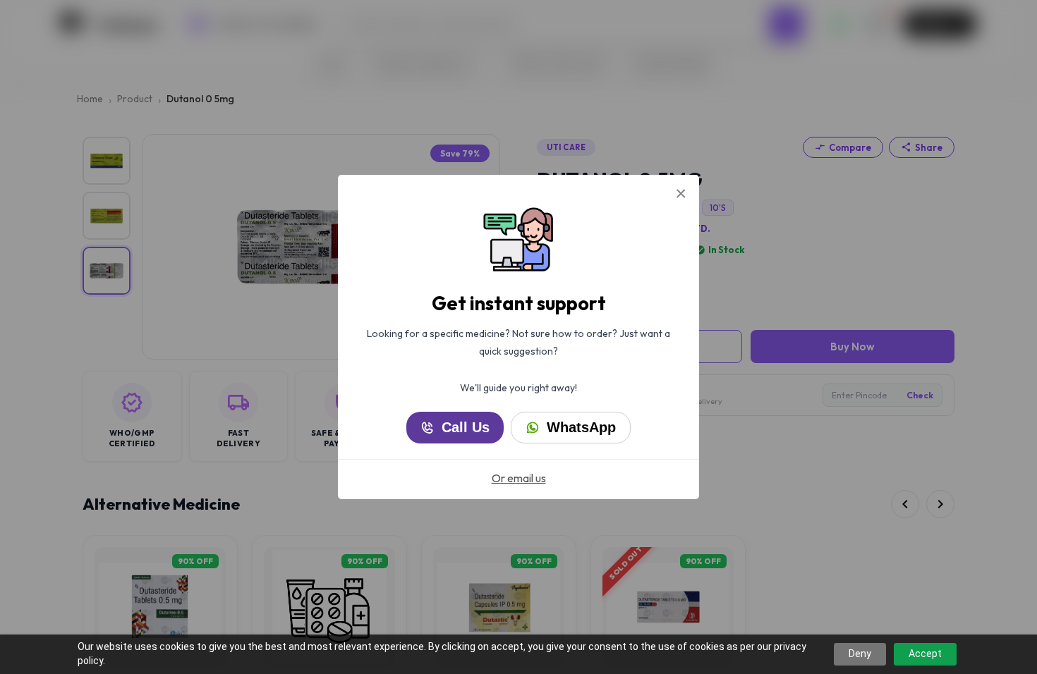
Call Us (466, 427)
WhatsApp (581, 427)
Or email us (519, 478)
